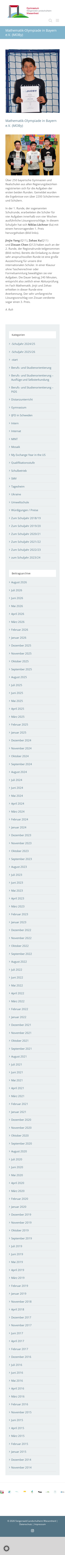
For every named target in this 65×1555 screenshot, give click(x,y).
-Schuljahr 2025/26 (23, 352)
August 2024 (19, 772)
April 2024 (17, 803)
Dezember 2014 (21, 1459)
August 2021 (19, 1056)
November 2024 (21, 748)
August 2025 (19, 677)
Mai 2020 (17, 1175)
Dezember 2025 (21, 645)
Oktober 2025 (20, 661)
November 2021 (21, 1033)
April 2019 (17, 1270)
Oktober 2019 (20, 1230)
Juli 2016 (16, 1365)
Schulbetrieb (19, 470)
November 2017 (21, 1325)
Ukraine (16, 494)
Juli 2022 (16, 969)
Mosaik (15, 447)
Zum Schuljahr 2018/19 (26, 518)
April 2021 (17, 1088)
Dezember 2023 (21, 835)
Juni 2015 (17, 1420)
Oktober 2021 (20, 1040)
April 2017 (17, 1341)
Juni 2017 (17, 1333)
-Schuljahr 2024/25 (23, 344)
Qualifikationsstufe (23, 462)
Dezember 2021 (21, 1025)
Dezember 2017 (21, 1317)
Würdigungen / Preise (24, 510)
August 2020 (19, 1151)
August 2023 (19, 867)
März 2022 (18, 1001)
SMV (14, 478)
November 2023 (21, 843)
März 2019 (18, 1278)
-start (14, 359)
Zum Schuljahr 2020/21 (26, 534)
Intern (15, 423)
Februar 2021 (19, 1104)
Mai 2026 (17, 606)
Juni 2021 (17, 1072)
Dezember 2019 (21, 1214)
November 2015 (21, 1412)
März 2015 (18, 1436)
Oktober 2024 (20, 756)
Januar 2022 (18, 1017)
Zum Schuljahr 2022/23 (26, 549)
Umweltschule (20, 502)
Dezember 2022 (21, 930)
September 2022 (21, 954)
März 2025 (18, 716)
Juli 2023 (16, 875)
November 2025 (21, 653)
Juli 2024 (16, 780)
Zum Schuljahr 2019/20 (26, 526)
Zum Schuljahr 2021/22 (26, 541)
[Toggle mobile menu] (58, 20)
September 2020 (21, 1143)
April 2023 (17, 898)
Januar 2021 (18, 1112)
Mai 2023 (17, 890)
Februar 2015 (19, 1444)
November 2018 (21, 1301)
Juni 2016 (17, 1372)
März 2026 (18, 622)
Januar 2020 (18, 1206)
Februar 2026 (19, 629)
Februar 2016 (19, 1404)
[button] (6, 1548)
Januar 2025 (18, 732)
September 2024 (21, 764)
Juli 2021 (16, 1064)
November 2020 (21, 1127)
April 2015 (17, 1428)
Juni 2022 (17, 977)
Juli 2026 (16, 590)
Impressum (40, 1524)
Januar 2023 (18, 922)
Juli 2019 (16, 1246)
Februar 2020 (19, 1199)
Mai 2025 (17, 701)
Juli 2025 (16, 685)
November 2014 (21, 1467)
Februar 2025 (19, 724)
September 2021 (21, 1048)
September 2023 (21, 859)
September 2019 (21, 1238)
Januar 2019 (18, 1293)
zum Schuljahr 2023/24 (25, 557)
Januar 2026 (18, 637)
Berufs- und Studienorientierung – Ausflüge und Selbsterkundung (32, 377)
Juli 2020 (16, 1159)
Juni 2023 (17, 882)
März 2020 (18, 1191)
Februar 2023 (19, 914)
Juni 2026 (17, 598)
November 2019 (21, 1222)
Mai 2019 (17, 1262)
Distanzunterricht (22, 399)
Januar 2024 (18, 827)
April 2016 (17, 1388)
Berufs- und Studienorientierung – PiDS (32, 389)
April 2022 (17, 993)
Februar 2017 (19, 1349)
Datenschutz (25, 1524)
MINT (14, 439)
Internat (16, 431)
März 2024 (18, 811)
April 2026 (17, 614)
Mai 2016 (17, 1380)
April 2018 (17, 1309)
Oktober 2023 (20, 851)
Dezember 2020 (21, 1119)
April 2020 (17, 1183)
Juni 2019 (17, 1254)
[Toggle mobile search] (50, 20)
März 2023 (18, 906)
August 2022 (19, 961)
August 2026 (19, 582)
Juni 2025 (17, 693)
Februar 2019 (19, 1286)
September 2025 (21, 669)
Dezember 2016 (21, 1357)
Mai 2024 (17, 795)
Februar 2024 (19, 819)
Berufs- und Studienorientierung (31, 367)
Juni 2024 (17, 787)
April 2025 (17, 708)
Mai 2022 (17, 985)
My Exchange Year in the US (28, 455)
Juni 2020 (17, 1167)
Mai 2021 (17, 1080)
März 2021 (18, 1096)
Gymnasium (18, 407)
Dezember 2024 (21, 740)
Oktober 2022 (20, 946)
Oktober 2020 (20, 1135)
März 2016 (18, 1396)
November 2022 (21, 938)
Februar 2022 (19, 1009)
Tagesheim (18, 486)
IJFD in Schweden (21, 415)
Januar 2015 (18, 1451)
